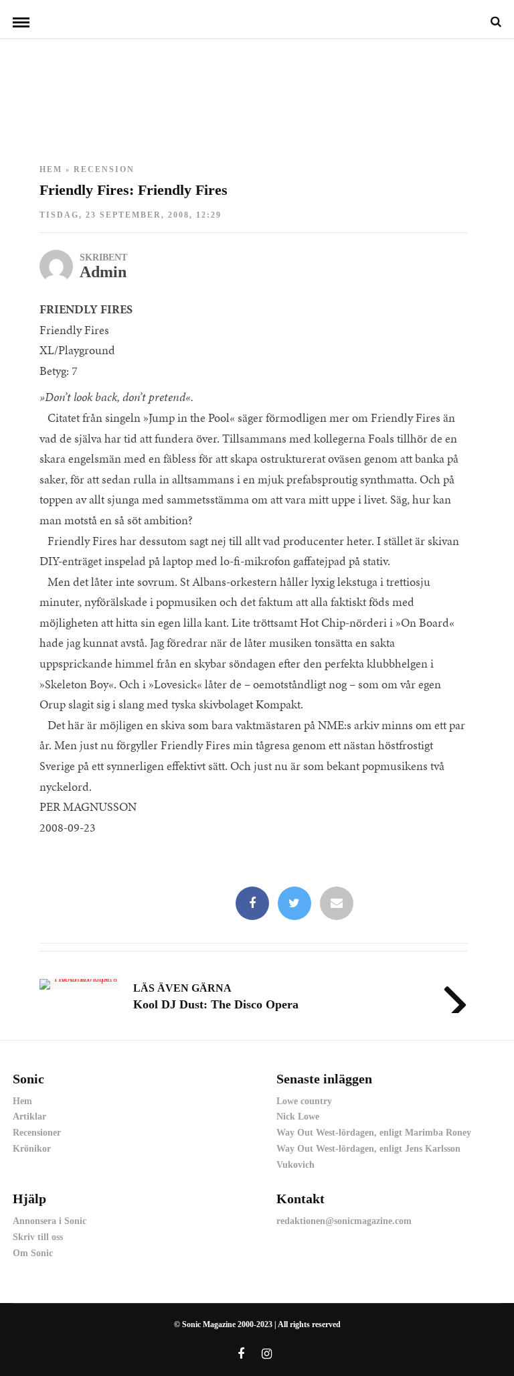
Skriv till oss (38, 1237)
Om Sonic (33, 1253)
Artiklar (29, 1117)
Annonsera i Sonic (49, 1221)
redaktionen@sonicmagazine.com (344, 1221)
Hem (50, 169)
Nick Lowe (297, 1117)
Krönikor (32, 1149)
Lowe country (304, 1101)
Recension (104, 169)
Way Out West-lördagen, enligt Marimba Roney (373, 1133)
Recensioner (37, 1133)
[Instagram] (267, 1354)
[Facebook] (252, 904)
